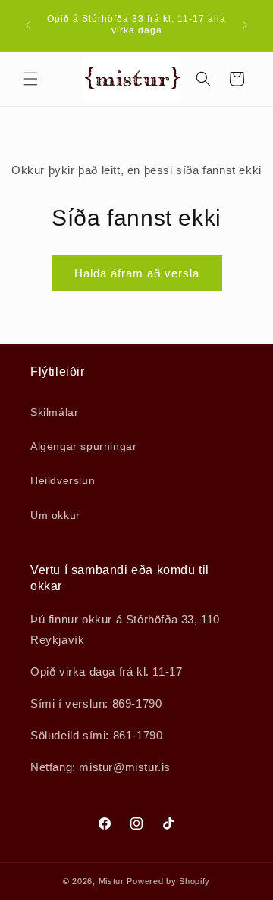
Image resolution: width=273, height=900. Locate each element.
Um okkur (55, 515)
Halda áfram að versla (136, 273)
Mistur (111, 881)
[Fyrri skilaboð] (28, 25)
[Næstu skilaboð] (245, 25)
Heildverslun (62, 480)
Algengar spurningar (83, 446)
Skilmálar (54, 412)
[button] (30, 78)
